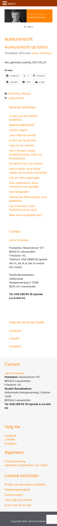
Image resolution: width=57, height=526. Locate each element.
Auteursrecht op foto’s (26, 47)
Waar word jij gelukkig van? (25, 215)
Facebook (15, 330)
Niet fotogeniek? (19, 191)
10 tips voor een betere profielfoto (25, 484)
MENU (12, 3)
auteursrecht (16, 98)
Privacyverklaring (15, 461)
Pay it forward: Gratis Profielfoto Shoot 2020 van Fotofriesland (25, 154)
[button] (5, 3)
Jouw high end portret (22, 135)
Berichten (14, 93)
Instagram (15, 346)
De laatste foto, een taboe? (26, 163)
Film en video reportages (24, 177)
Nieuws (26, 93)
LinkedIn (14, 338)
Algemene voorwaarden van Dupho (26, 465)
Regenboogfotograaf (21, 124)
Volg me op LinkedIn (21, 145)
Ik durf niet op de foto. (22, 140)
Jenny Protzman (19, 240)
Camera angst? (18, 130)
